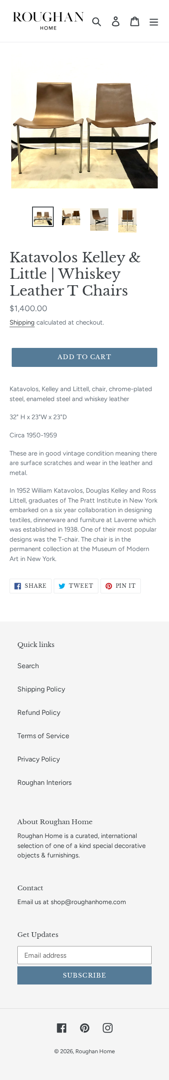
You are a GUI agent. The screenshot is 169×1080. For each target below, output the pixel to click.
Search (28, 666)
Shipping (22, 322)
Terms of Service (43, 736)
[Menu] (153, 21)
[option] (43, 216)
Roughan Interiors (44, 782)
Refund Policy (38, 712)
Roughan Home (95, 1051)
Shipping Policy (41, 689)
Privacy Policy (38, 759)
